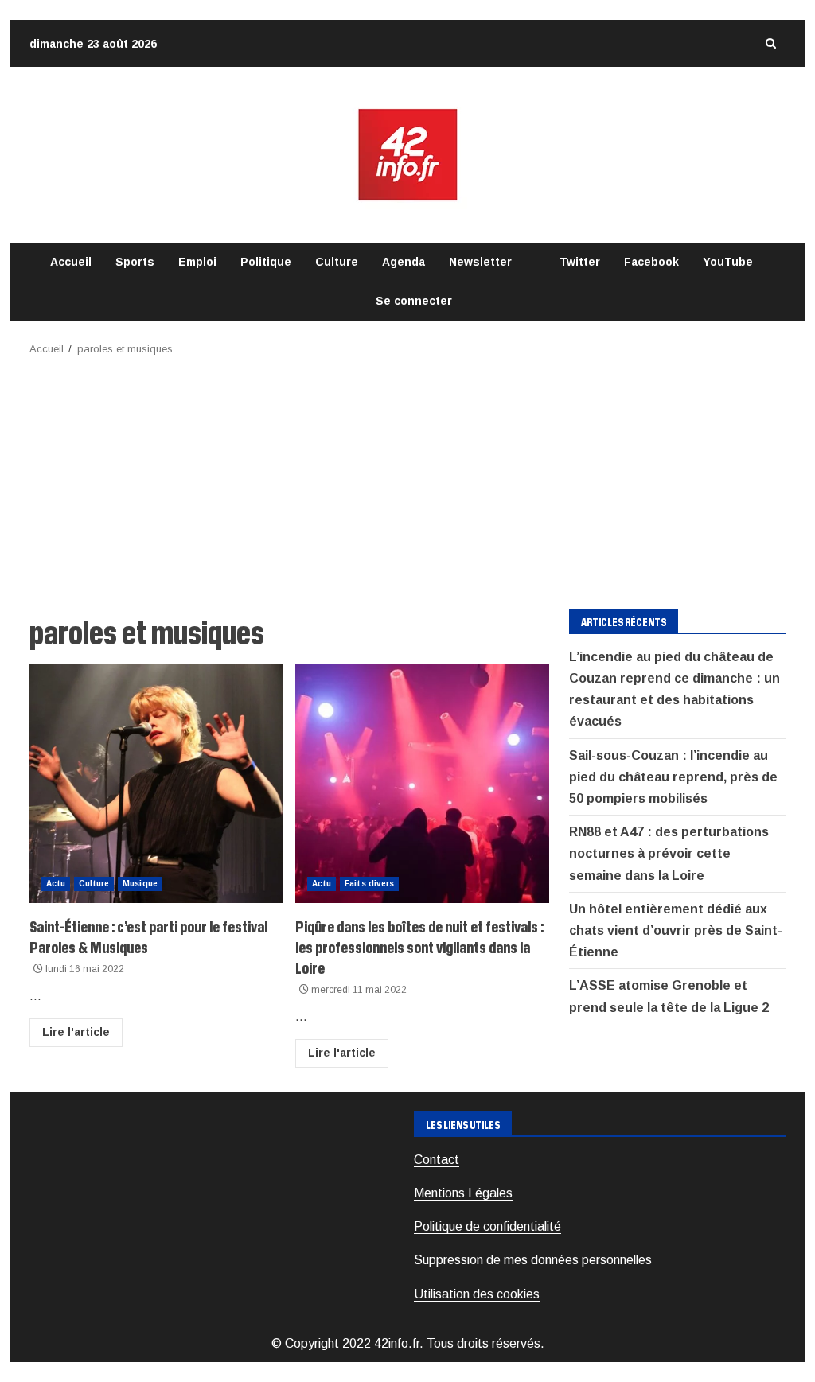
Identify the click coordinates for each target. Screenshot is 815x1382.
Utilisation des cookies (477, 1294)
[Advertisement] (407, 477)
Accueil (71, 261)
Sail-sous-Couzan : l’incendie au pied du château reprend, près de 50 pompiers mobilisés (673, 777)
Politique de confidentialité (487, 1226)
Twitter (580, 261)
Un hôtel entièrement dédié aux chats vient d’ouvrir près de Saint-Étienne (675, 930)
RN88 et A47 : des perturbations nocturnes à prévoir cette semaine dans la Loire (669, 853)
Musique (140, 883)
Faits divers (369, 883)
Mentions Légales (463, 1193)
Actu (55, 883)
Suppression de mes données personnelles (533, 1260)
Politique (265, 261)
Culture (336, 261)
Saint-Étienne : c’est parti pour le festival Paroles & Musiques (156, 783)
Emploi (197, 261)
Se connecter (414, 300)
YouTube (728, 261)
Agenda (403, 261)
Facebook (651, 261)
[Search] (770, 43)
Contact (436, 1159)
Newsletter (480, 261)
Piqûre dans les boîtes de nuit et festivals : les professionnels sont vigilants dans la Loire (422, 783)
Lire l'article (76, 1032)
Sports (134, 261)
